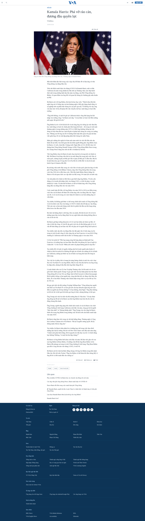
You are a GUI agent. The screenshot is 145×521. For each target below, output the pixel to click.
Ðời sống (75, 425)
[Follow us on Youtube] (81, 409)
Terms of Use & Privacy (80, 475)
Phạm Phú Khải (77, 434)
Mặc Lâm (28, 437)
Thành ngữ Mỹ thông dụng (80, 459)
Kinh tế (75, 422)
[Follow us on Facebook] (73, 409)
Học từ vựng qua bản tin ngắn (58, 463)
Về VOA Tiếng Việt (31, 475)
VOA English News (31, 516)
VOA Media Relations (56, 513)
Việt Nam (28, 422)
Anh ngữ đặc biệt (54, 466)
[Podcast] (88, 409)
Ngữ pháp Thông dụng (32, 463)
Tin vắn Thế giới (54, 450)
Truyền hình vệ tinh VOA (33, 447)
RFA (74, 513)
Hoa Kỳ (52, 425)
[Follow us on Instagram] (84, 409)
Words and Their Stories (80, 463)
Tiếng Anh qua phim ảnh (33, 466)
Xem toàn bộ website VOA (33, 485)
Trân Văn (99, 434)
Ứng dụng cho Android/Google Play (59, 494)
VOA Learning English (79, 466)
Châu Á (52, 422)
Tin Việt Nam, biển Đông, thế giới (35, 450)
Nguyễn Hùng (53, 434)
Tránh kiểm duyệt (31, 504)
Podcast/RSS (29, 412)
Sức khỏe (99, 425)
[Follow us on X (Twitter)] (77, 409)
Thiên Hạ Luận (77, 437)
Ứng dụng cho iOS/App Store (34, 494)
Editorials (76, 516)
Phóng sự (52, 447)
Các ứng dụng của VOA (80, 494)
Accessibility (53, 516)
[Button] (95, 29)
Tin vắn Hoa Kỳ (77, 447)
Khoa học (99, 422)
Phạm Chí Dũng (54, 437)
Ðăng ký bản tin (30, 409)
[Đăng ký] (91, 409)
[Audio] (127, 2)
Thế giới (49, 8)
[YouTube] (132, 2)
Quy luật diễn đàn (54, 475)
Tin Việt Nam (53, 409)
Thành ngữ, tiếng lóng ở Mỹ (57, 459)
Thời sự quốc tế (53, 412)
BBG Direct (29, 513)
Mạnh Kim (29, 434)
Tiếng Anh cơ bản (31, 459)
